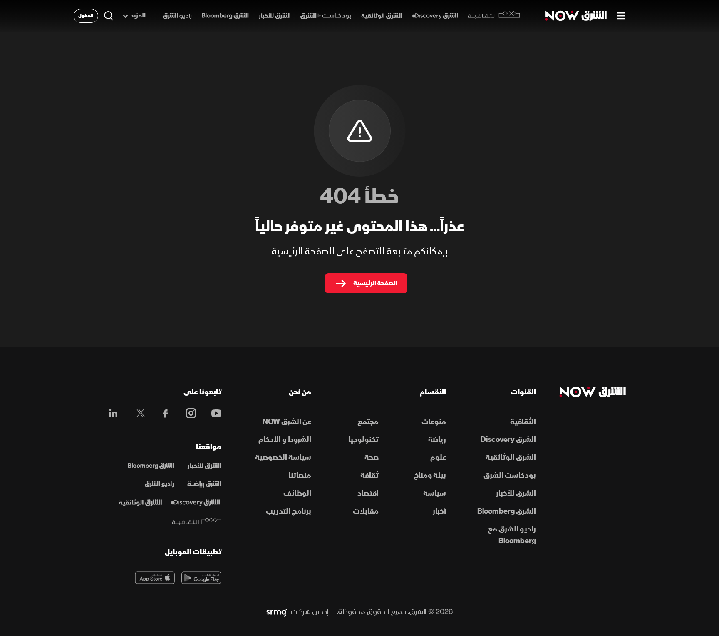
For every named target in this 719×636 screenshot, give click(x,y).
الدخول (86, 16)
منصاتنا (300, 475)
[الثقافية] (494, 15)
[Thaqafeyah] (196, 521)
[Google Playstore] (201, 577)
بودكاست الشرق (509, 475)
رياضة (437, 440)
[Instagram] (186, 413)
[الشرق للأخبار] (274, 16)
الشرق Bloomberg (506, 511)
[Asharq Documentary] (140, 502)
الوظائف (297, 493)
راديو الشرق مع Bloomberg (512, 535)
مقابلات (366, 511)
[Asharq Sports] (204, 484)
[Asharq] (204, 466)
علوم (438, 457)
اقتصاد (368, 493)
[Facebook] (161, 413)
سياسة (434, 493)
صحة (371, 457)
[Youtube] (212, 413)
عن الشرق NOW (287, 422)
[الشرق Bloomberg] (225, 16)
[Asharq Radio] (159, 484)
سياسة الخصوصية (283, 457)
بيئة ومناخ (430, 475)
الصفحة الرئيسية (375, 283)
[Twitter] (136, 413)
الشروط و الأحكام (284, 440)
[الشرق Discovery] (435, 16)
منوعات (433, 422)
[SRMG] (276, 612)
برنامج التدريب (288, 511)
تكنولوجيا (363, 440)
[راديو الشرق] (177, 16)
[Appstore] (155, 577)
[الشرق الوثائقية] (381, 16)
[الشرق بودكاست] (326, 16)
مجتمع (368, 422)
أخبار (439, 511)
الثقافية (523, 422)
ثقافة (369, 475)
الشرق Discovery (508, 440)
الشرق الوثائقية (511, 457)
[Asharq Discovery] (195, 502)
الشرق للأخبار (516, 493)
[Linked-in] (111, 414)
